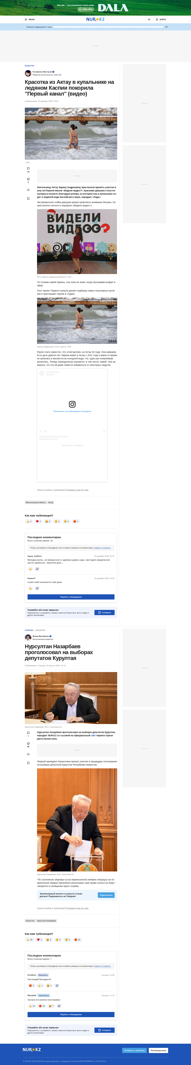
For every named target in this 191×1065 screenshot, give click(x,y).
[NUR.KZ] (95, 19)
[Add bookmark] (28, 198)
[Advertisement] (95, 46)
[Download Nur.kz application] (95, 8)
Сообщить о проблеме (134, 1050)
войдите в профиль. (102, 548)
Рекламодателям (158, 1050)
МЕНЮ (31, 19)
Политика (29, 630)
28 (31, 940)
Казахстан (40, 630)
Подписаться (106, 895)
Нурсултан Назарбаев (46, 921)
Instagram (106, 612)
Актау (50, 502)
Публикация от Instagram (72, 445)
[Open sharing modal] (28, 189)
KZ (149, 19)
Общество (29, 66)
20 (79, 940)
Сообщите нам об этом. (77, 490)
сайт (93, 735)
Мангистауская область (36, 502)
